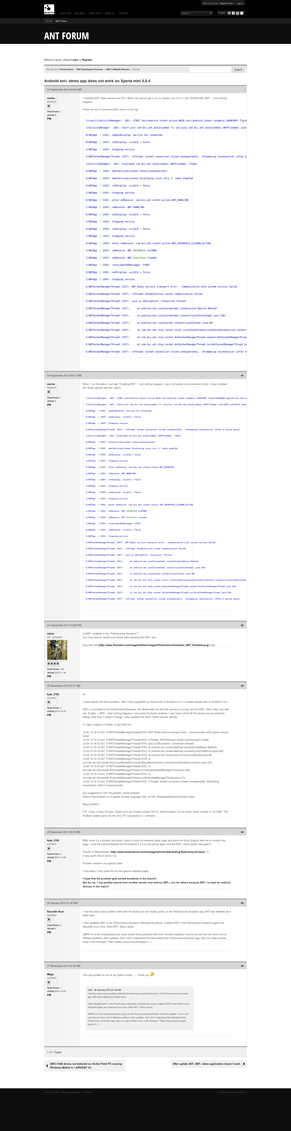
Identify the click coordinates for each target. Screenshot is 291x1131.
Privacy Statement (71, 1092)
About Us (110, 13)
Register (87, 59)
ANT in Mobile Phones (117, 69)
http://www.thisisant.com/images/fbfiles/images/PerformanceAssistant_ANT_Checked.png (153, 645)
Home (49, 20)
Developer (95, 13)
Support (123, 13)
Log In (240, 3)
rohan (50, 633)
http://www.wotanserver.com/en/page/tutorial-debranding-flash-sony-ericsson (158, 852)
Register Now (226, 3)
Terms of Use (51, 1092)
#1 (242, 375)
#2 (242, 625)
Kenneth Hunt (55, 911)
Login (74, 59)
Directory (65, 13)
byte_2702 (53, 694)
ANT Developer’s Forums (90, 69)
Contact (88, 1092)
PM (49, 118)
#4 (242, 832)
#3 (242, 685)
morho (51, 98)
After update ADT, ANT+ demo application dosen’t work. (207, 1064)
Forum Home (66, 69)
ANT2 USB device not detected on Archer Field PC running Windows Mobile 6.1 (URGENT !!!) (86, 1065)
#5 (242, 903)
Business (80, 13)
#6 (242, 966)
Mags (50, 974)
